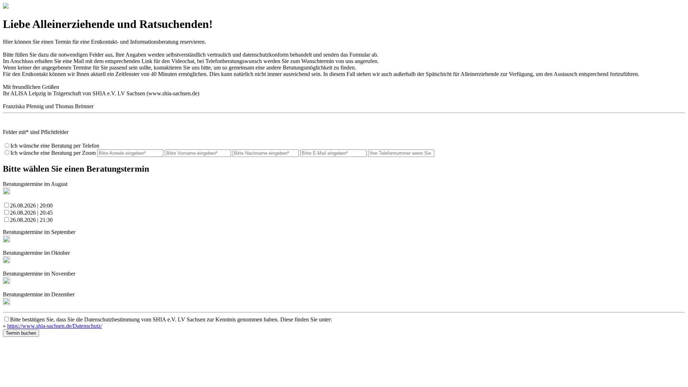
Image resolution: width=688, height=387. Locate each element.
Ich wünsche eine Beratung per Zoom (53, 153)
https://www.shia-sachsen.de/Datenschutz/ (54, 326)
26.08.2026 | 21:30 (31, 220)
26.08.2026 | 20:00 (31, 205)
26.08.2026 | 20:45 (31, 213)
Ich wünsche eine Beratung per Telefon (54, 146)
